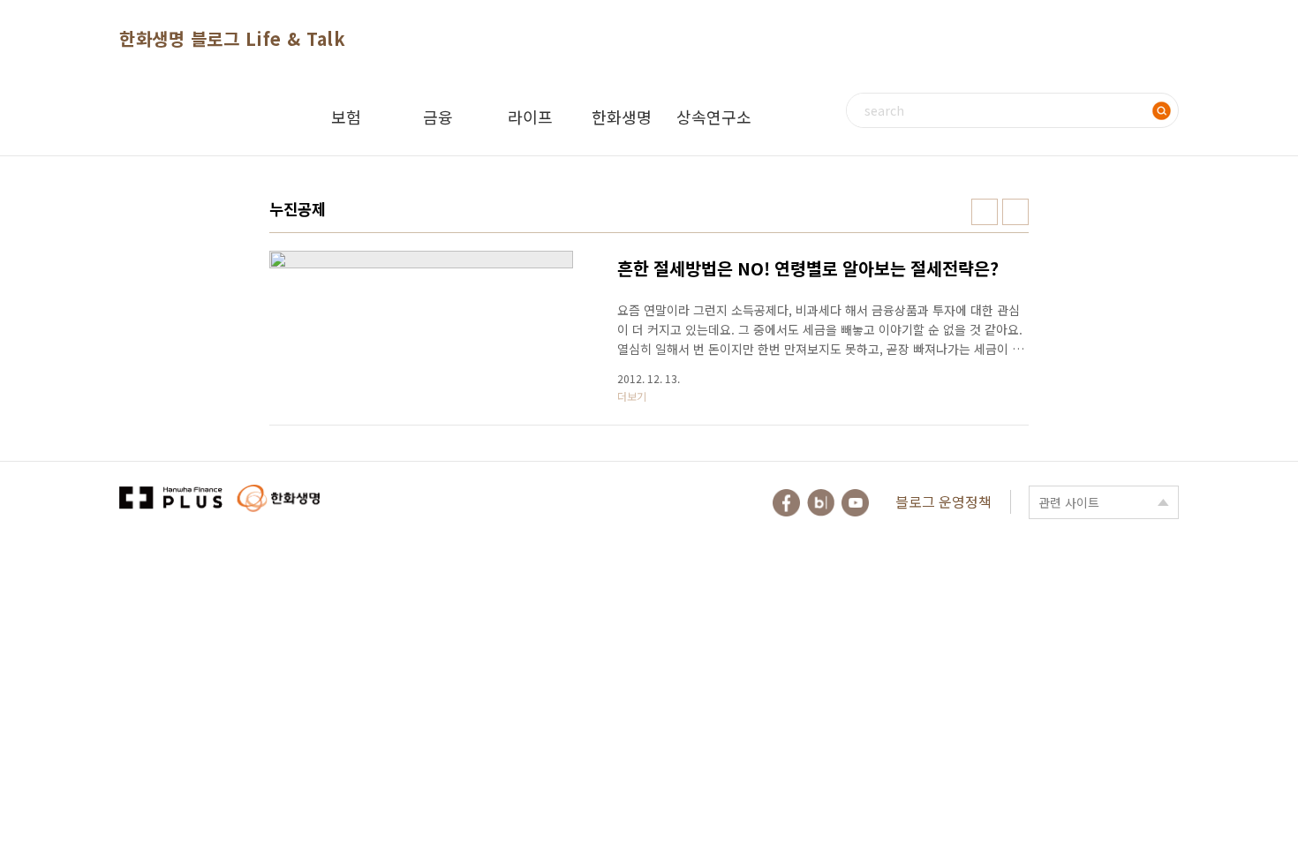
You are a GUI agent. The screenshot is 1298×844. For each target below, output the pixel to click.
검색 (1161, 110)
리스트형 (1015, 212)
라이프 (530, 116)
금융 (438, 116)
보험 (346, 116)
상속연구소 (713, 116)
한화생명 (622, 116)
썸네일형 (984, 212)
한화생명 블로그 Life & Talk (232, 38)
